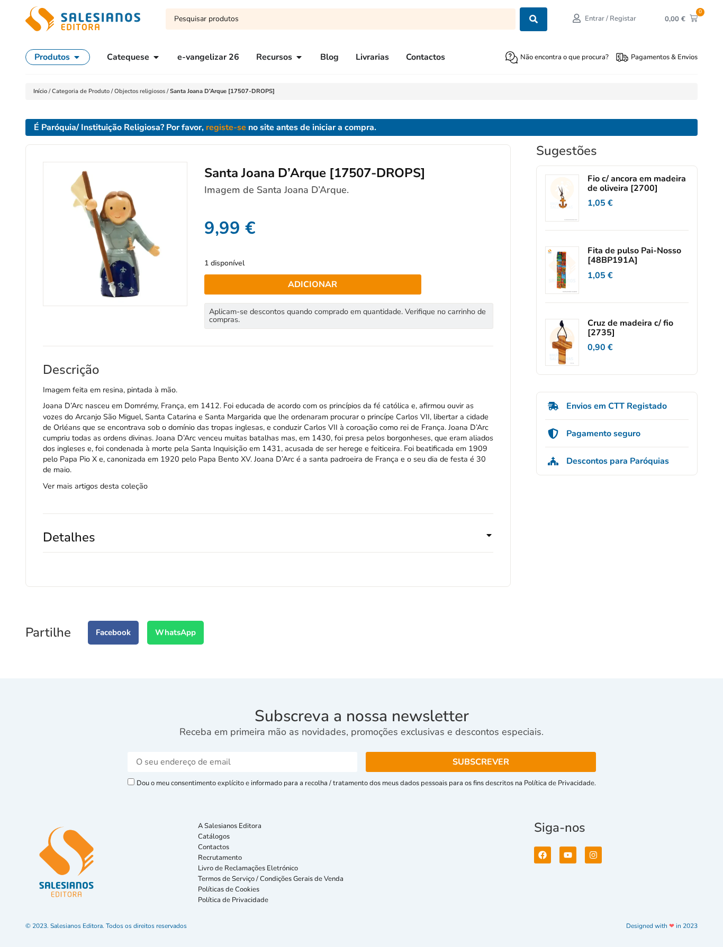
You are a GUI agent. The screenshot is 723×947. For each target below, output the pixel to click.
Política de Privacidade (233, 900)
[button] (268, 541)
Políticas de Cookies (228, 889)
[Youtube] (567, 855)
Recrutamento (220, 857)
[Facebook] (542, 855)
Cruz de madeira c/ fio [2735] (630, 327)
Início (41, 91)
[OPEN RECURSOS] (299, 57)
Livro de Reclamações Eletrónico (248, 868)
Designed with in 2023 (662, 926)
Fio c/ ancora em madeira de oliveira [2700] (637, 183)
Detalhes (69, 537)
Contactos (213, 847)
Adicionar (312, 284)
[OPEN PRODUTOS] (77, 57)
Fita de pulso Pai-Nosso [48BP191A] (634, 255)
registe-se (226, 127)
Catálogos (214, 836)
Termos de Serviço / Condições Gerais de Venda (272, 879)
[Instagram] (593, 855)
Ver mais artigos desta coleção (95, 486)
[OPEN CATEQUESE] (156, 57)
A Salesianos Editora (229, 826)
